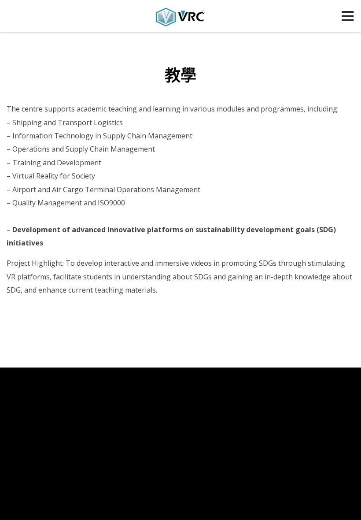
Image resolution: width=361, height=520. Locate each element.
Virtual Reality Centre (180, 16)
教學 (180, 75)
